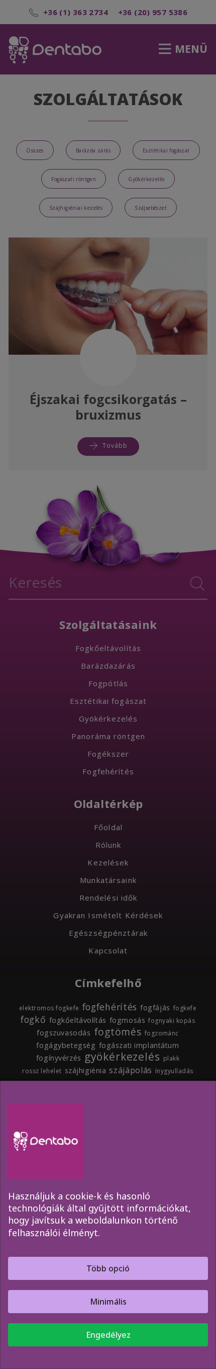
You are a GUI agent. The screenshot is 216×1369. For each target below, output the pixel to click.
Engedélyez (108, 1334)
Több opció (108, 1268)
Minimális (108, 1301)
